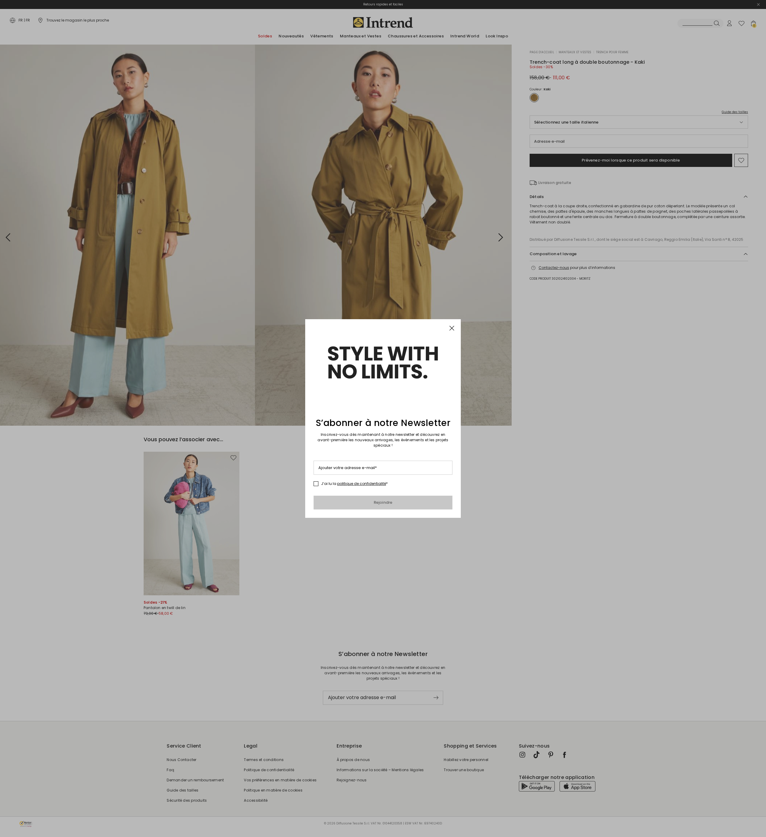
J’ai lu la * (354, 483)
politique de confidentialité (361, 483)
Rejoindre (383, 502)
